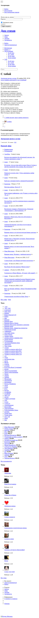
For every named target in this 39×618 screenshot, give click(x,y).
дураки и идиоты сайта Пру (13, 351)
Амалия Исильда (9, 458)
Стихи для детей (9, 571)
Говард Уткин (8, 428)
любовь (6, 377)
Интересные (8, 48)
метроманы (7, 382)
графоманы (7, 331)
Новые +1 (7, 49)
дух (5, 356)
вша (5, 318)
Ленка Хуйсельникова (11, 372)
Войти (6, 9)
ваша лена (7, 311)
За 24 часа (11, 53)
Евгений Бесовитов (10, 435)
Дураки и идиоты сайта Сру (13, 354)
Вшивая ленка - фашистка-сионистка (15, 328)
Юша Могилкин (9, 251)
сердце (6, 397)
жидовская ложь (9, 359)
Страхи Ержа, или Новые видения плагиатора (18, 260)
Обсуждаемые (8, 51)
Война (6, 316)
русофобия (7, 392)
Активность (8, 40)
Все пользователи (6, 461)
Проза (6, 561)
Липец (6, 374)
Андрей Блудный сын (11, 440)
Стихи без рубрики (10, 495)
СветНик (7, 154)
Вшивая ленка (8, 326)
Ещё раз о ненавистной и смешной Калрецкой (18, 181)
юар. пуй (7, 416)
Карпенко (7, 184)
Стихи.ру (7, 403)
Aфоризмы (7, 473)
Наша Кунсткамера (10, 484)
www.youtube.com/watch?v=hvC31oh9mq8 (13, 80)
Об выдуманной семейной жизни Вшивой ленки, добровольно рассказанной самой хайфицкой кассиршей (19, 280)
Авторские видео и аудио (8, 78)
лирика (6, 375)
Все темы (4, 578)
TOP (5, 59)
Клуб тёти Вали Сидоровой (12, 367)
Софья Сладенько (9, 398)
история (6, 366)
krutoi (6, 162)
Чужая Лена (8, 413)
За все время (12, 58)
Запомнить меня (8, 22)
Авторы (6, 38)
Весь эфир (4, 299)
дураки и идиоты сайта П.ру (13, 349)
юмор (6, 418)
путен (6, 387)
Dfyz (5, 432)
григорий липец (9, 333)
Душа (6, 357)
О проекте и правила (10, 598)
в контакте (7, 310)
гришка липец (8, 336)
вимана (6, 313)
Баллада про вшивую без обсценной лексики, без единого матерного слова (19, 158)
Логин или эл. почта (7, 17)
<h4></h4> (7, 308)
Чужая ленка (8, 415)
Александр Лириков (10, 446)
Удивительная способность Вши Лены (16, 296)
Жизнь (6, 362)
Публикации (8, 151)
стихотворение (9, 405)
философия (7, 407)
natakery (6, 270)
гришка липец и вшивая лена (13, 338)
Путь (5, 389)
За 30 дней (11, 56)
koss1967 (7, 430)
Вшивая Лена (8, 321)
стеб (5, 400)
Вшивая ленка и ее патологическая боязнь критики (20, 232)
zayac (6, 456)
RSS (15, 142)
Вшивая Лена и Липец (11, 323)
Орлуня (6, 443)
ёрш (5, 420)
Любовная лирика (10, 506)
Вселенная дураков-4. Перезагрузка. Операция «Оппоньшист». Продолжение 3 (18, 209)
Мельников (7, 379)
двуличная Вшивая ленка (12, 343)
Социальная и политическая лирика (15, 528)
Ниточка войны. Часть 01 (12, 187)
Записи (6, 35)
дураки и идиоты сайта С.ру (13, 352)
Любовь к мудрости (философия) (14, 550)
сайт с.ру (7, 395)
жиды (6, 361)
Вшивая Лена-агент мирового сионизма (16, 324)
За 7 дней (11, 54)
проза (6, 385)
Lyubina (9, 121)
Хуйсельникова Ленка (11, 410)
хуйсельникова (9, 408)
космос (6, 369)
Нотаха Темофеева (10, 384)
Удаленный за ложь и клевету (13, 437)
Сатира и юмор (9, 539)
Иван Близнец (8, 453)
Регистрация (8, 10)
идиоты (6, 364)
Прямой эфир (6, 146)
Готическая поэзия (10, 329)
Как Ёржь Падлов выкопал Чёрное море (16, 267)
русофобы (7, 393)
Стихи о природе (9, 517)
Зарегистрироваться (10, 45)
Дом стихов (8, 30)
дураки (6, 347)
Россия (6, 390)
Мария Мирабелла (10, 445)
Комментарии (8, 149)
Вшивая (6, 320)
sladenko (6, 455)
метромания (8, 380)
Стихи (6, 402)
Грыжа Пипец (8, 339)
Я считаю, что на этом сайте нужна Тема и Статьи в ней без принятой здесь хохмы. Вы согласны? (20, 166)
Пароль (3, 19)
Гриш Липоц (8, 334)
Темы (6, 37)
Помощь (7, 603)
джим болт (7, 344)
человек (6, 412)
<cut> (6, 306)
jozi (5, 451)
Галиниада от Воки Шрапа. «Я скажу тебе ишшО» (20, 273)
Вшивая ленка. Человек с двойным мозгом (17, 254)
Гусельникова (8, 341)
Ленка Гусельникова (10, 370)
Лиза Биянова (8, 448)
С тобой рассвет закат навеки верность (16, 117)
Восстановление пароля (11, 12)
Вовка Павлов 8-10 (10, 315)
